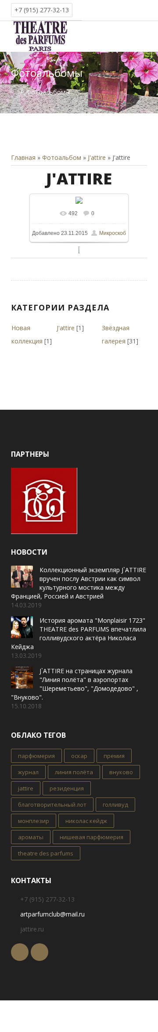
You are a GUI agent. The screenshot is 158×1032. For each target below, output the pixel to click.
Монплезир (33, 821)
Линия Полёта (74, 772)
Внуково (121, 772)
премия (114, 756)
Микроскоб (112, 233)
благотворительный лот (52, 804)
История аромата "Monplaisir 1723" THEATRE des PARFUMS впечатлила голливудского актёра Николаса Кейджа (78, 633)
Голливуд (115, 804)
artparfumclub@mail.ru (52, 914)
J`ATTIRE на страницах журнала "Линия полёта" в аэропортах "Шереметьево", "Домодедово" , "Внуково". (74, 684)
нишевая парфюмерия (91, 837)
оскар (79, 756)
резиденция (67, 788)
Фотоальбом (61, 157)
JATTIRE (25, 788)
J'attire (97, 157)
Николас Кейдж (86, 821)
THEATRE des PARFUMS (45, 853)
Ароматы (30, 837)
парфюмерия (36, 756)
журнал (28, 772)
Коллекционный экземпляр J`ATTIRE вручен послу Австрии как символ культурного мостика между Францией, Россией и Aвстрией (78, 583)
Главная (23, 157)
